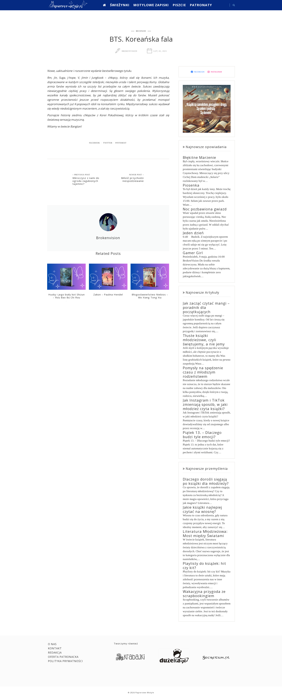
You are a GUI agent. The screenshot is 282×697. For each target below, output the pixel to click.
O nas (52, 644)
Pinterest (120, 143)
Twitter (107, 143)
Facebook (94, 143)
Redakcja (55, 652)
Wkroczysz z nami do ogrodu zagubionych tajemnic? (85, 180)
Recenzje (141, 31)
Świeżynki (119, 5)
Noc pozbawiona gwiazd (205, 208)
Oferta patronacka (63, 657)
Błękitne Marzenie (199, 157)
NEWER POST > (136, 175)
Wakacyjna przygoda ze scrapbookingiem (204, 593)
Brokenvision (129, 51)
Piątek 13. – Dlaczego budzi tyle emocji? (202, 434)
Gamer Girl (193, 252)
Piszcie (179, 5)
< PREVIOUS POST (81, 175)
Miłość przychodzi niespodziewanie (132, 179)
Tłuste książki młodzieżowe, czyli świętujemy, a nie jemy (204, 339)
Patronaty (201, 5)
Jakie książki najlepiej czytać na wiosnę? (202, 509)
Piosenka (191, 185)
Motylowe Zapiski (151, 5)
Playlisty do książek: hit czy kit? (204, 565)
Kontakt (55, 648)
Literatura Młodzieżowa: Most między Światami (205, 533)
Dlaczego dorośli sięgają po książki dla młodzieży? (206, 481)
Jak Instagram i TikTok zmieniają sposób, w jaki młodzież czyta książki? (205, 404)
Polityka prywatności (65, 661)
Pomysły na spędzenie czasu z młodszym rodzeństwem (203, 372)
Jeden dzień (193, 232)
